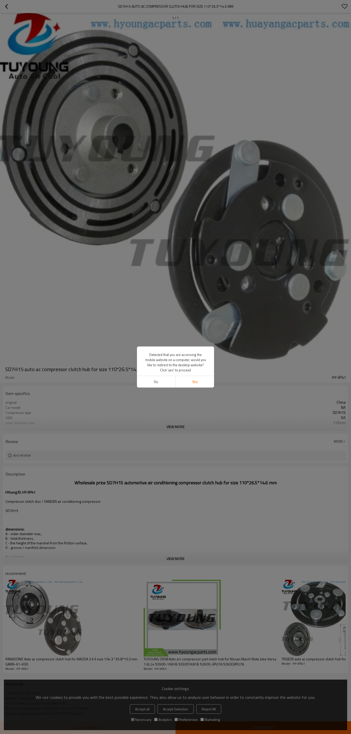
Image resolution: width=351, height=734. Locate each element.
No (156, 382)
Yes (195, 382)
